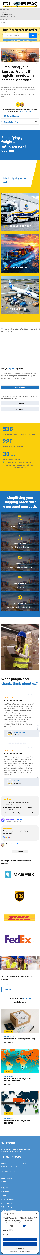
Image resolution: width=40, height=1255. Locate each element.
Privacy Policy (7, 1203)
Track (33, 35)
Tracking (6, 1192)
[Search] (32, 4)
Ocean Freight (18, 267)
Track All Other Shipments (20, 40)
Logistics (9, 1031)
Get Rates (6, 1188)
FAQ (4, 1195)
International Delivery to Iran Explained (17, 1121)
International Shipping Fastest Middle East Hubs (18, 1079)
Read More (8, 1043)
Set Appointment (8, 1199)
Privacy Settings (6, 1178)
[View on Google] (6, 837)
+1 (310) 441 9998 (11, 1156)
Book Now (3, 14)
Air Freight (16, 309)
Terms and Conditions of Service (13, 1211)
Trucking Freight (20, 226)
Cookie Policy (7, 1207)
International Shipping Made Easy (19, 1038)
